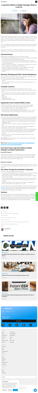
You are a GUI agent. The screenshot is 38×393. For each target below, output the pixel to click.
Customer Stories (5, 351)
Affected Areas (12, 335)
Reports (11, 337)
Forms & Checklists (5, 340)
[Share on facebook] (5, 208)
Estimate (3, 342)
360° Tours (3, 337)
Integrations (12, 342)
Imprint (24, 386)
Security (20, 386)
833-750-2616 (4, 365)
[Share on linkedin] (2, 208)
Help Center (4, 346)
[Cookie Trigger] (26, 386)
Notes (3, 338)
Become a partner (5, 362)
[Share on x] (7, 208)
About (3, 357)
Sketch (3, 333)
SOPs (11, 338)
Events (3, 349)
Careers (3, 360)
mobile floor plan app (5, 187)
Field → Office (12, 340)
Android (3, 371)
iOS (2, 369)
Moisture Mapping (12, 333)
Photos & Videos (4, 335)
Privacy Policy (12, 387)
